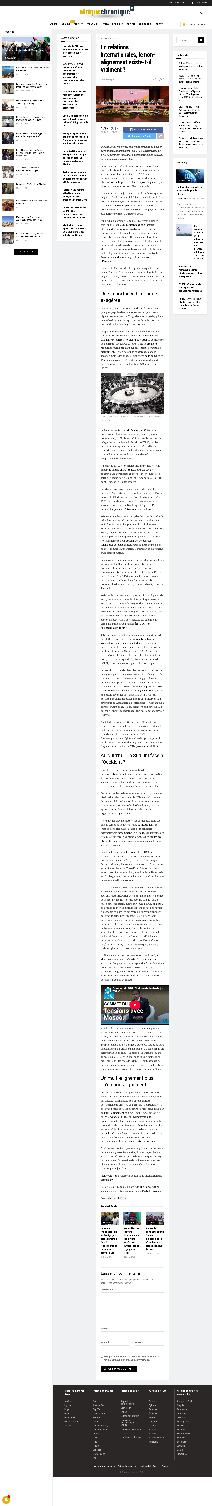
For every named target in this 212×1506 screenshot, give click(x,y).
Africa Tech (145, 24)
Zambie (181, 1450)
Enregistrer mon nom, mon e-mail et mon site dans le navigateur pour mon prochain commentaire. (131, 1358)
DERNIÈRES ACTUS (195, 24)
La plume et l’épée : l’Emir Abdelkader (32, 184)
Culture (78, 24)
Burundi (153, 1401)
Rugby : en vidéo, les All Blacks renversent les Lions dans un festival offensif (191, 79)
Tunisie (67, 1425)
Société (131, 24)
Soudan (153, 1433)
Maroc (67, 1413)
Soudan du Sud (156, 1437)
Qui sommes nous (103, 1466)
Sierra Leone (99, 1454)
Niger (95, 1442)
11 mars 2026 (153, 1254)
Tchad (124, 1433)
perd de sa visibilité (147, 746)
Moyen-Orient (71, 1421)
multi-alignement (114, 1112)
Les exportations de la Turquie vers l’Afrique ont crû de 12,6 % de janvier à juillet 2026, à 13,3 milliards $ (190, 94)
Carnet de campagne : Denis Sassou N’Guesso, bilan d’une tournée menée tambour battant (155, 1239)
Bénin (95, 1401)
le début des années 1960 (124, 497)
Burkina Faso (99, 1405)
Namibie (181, 1437)
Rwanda (153, 1425)
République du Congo (131, 1429)
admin (183, 198)
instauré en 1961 (119, 205)
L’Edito (105, 24)
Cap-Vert (97, 1409)
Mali (95, 1437)
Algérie (67, 1401)
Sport (159, 24)
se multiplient (146, 824)
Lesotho (181, 1417)
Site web (139, 1342)
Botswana (182, 1409)
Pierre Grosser (109, 1175)
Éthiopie (153, 1413)
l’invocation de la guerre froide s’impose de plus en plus (132, 182)
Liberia (96, 1433)
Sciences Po (107, 1179)
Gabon (124, 1412)
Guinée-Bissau (100, 1429)
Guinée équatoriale (130, 1416)
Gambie (96, 1417)
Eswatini (181, 1446)
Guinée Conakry (100, 1425)
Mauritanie (69, 1417)
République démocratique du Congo (129, 1422)
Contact (166, 1466)
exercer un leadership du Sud (133, 805)
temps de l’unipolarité (148, 903)
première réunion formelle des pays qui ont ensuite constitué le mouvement (131, 347)
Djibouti (152, 1405)
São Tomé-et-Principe (131, 1437)
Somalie (153, 1429)
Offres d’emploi (125, 1466)
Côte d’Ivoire (99, 1413)
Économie (91, 24)
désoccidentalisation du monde (118, 774)
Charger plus (26, 252)
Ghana (96, 1421)
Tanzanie (153, 1442)
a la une (111, 1198)
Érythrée (153, 1409)
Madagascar (183, 1421)
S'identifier (203, 3)
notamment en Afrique (131, 832)
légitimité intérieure (135, 324)
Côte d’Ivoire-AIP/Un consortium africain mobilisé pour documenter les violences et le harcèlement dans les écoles (73, 74)
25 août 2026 (194, 198)
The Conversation (150, 1186)
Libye (67, 1409)
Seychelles (182, 1442)
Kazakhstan (144, 1125)
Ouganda (153, 1421)
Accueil (53, 24)
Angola (180, 1405)
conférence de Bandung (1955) (131, 430)
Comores (181, 1413)
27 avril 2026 (107, 1257)
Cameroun (126, 1408)
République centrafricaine (127, 1402)
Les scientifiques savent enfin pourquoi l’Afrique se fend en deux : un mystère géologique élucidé (75, 158)
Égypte (67, 1405)
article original (152, 1191)
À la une (65, 24)
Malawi (180, 1425)
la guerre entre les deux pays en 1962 (130, 469)
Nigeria (96, 1446)
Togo (95, 1458)
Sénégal (97, 1450)
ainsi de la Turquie (112, 1133)
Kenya (152, 1417)
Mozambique (183, 1433)
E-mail (105, 1342)
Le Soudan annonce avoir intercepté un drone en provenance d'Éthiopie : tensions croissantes (200, 242)
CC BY (103, 424)
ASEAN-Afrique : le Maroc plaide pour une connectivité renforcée (191, 66)
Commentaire (109, 1289)
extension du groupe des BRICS (131, 852)
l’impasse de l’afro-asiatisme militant (131, 509)
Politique (117, 24)
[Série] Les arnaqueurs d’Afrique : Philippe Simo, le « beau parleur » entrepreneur (30, 153)
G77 (110, 576)
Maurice (181, 1429)
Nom (104, 1328)
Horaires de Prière (147, 1466)
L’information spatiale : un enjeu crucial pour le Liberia (189, 191)
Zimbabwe (182, 1454)
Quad (113, 1116)
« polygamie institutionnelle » (138, 1141)
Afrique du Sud (184, 1401)
